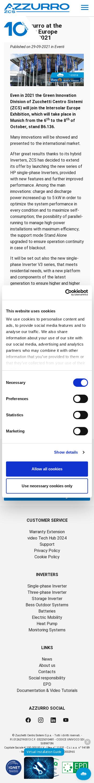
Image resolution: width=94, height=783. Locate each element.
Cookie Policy (47, 556)
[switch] (80, 399)
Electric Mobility (47, 617)
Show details (66, 452)
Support (47, 544)
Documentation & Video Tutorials (47, 690)
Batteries (47, 611)
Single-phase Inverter (47, 586)
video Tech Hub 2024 (47, 538)
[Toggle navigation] (85, 8)
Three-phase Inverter (47, 592)
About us (47, 665)
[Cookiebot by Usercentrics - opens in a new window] (66, 292)
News (47, 659)
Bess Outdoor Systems (47, 604)
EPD (47, 684)
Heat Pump (47, 623)
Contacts (47, 671)
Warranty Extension (47, 531)
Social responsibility (47, 677)
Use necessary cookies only (47, 486)
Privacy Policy (47, 550)
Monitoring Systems (47, 629)
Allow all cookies (47, 469)
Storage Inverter (47, 598)
